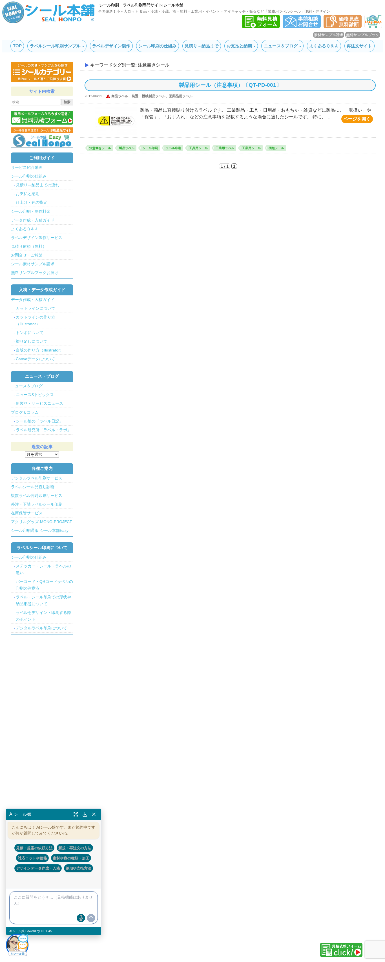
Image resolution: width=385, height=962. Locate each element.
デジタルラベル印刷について (41, 628)
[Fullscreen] (76, 814)
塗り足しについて (31, 341)
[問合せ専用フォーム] (302, 26)
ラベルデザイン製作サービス (36, 237)
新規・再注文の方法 (74, 848)
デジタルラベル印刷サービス (36, 478)
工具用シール (198, 148)
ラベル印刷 (173, 148)
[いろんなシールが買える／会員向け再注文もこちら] (42, 137)
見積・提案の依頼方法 (34, 848)
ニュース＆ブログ (281, 45)
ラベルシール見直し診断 (32, 487)
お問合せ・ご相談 (27, 255)
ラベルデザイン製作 (111, 45)
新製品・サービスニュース (39, 403)
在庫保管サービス (27, 513)
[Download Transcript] (85, 814)
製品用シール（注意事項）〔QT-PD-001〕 (230, 85)
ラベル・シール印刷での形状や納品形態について (43, 600)
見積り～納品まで (201, 45)
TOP (17, 45)
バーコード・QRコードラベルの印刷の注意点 (44, 585)
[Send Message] (91, 918)
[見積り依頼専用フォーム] (261, 26)
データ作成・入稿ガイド (32, 220)
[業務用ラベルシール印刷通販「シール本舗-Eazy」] (373, 26)
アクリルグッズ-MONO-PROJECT (41, 521)
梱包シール (276, 148)
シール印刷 (150, 148)
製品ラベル (126, 148)
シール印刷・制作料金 (30, 211)
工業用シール (251, 148)
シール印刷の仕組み (157, 45)
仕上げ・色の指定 (31, 202)
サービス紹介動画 (27, 167)
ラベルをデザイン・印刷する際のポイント (43, 616)
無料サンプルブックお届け (34, 272)
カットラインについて (35, 308)
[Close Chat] (94, 814)
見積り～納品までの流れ (37, 185)
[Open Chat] (17, 944)
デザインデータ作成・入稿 (38, 868)
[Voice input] (81, 918)
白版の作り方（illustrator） (40, 350)
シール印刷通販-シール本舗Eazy (39, 530)
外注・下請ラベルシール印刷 (36, 504)
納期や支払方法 (78, 868)
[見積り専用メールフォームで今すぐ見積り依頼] (42, 118)
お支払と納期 (239, 45)
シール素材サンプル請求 (32, 264)
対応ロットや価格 (32, 858)
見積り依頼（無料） (29, 246)
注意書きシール (100, 148)
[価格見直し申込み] (342, 26)
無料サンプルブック (362, 35)
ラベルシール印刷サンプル (55, 45)
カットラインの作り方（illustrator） (35, 320)
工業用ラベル (225, 148)
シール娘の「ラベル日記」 (39, 421)
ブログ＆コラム (25, 412)
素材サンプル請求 (328, 35)
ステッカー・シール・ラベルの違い (43, 569)
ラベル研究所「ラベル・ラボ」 (43, 430)
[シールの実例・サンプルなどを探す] (42, 72)
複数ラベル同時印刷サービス (36, 495)
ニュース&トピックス (35, 394)
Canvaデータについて (35, 359)
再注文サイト (359, 45)
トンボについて (29, 332)
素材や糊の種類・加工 (71, 858)
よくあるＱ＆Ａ (323, 45)
